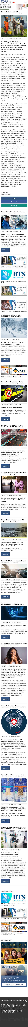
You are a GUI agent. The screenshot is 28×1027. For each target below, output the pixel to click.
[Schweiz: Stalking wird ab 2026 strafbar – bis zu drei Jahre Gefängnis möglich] (14, 484)
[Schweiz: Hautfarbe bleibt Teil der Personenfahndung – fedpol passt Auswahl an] (14, 722)
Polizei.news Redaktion (15, 38)
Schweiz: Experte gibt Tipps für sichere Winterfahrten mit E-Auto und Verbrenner (12, 315)
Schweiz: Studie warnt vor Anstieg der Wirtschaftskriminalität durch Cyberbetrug (12, 603)
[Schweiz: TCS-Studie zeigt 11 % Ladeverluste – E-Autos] (14, 839)
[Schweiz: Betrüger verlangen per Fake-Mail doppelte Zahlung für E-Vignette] (14, 530)
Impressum (4, 1000)
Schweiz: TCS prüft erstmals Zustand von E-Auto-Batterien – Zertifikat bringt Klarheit (13, 426)
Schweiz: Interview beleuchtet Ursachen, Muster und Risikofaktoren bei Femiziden (14, 644)
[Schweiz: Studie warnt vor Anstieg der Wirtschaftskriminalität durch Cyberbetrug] (14, 613)
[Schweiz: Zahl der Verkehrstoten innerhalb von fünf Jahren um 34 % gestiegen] (14, 571)
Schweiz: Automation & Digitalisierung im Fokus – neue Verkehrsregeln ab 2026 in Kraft (13, 212)
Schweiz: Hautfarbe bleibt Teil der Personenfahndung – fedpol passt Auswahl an (13, 706)
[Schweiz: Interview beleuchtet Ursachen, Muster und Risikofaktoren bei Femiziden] (14, 655)
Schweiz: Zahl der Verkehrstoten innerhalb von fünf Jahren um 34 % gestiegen (13, 561)
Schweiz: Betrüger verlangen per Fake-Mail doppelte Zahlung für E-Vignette (12, 520)
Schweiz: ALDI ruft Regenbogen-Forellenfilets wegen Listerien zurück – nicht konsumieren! (13, 775)
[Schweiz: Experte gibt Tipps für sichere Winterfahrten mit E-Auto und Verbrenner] (14, 328)
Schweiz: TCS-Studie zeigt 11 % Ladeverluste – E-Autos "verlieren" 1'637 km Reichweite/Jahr (13, 828)
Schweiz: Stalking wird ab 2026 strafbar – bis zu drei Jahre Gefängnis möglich (14, 473)
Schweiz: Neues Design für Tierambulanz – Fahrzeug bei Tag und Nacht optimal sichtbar (13, 382)
